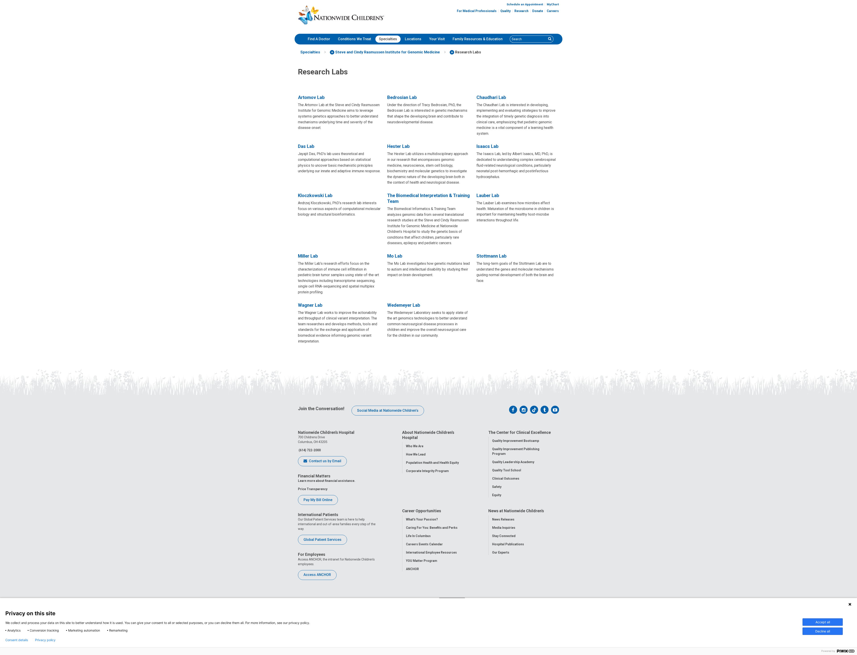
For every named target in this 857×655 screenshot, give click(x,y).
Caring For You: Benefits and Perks (432, 527)
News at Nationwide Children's (516, 510)
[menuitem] (319, 39)
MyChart (553, 4)
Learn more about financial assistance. (326, 481)
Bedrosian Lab (402, 97)
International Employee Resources (431, 552)
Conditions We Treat (354, 39)
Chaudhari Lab (491, 97)
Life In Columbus (418, 536)
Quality (505, 11)
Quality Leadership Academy (513, 462)
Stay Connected (504, 536)
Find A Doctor (319, 39)
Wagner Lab (310, 305)
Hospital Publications (508, 544)
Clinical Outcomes (505, 478)
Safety (496, 487)
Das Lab (306, 146)
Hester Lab (398, 146)
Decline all (822, 631)
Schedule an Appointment (525, 4)
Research (521, 11)
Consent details (16, 640)
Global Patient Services (322, 539)
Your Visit (437, 39)
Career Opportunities (421, 510)
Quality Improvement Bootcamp (515, 441)
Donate (537, 11)
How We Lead (416, 454)
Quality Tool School (506, 470)
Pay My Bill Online (318, 500)
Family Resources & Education (478, 39)
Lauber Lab (487, 195)
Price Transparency (312, 489)
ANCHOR (412, 569)
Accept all (822, 622)
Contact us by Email (324, 461)
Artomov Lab (311, 97)
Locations (413, 39)
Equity (496, 495)
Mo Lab (394, 256)
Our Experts (500, 552)
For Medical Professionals (477, 11)
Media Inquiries (503, 527)
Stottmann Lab (491, 256)
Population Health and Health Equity (432, 462)
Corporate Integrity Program (427, 471)
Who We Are (414, 446)
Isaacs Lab (487, 146)
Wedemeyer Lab (403, 305)
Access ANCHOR (317, 575)
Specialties (388, 39)
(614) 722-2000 (309, 450)
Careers (553, 11)
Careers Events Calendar (424, 544)
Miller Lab (308, 256)
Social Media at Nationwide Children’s (387, 410)
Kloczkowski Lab (315, 195)
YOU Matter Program (421, 561)
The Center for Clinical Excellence (519, 432)
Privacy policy (45, 640)
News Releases (503, 519)
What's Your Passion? (422, 519)
